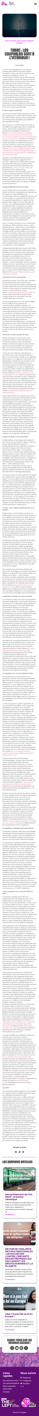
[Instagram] (12, 1348)
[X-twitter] (26, 1348)
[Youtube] (17, 1348)
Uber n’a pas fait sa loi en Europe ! (19, 1315)
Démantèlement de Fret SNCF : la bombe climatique (18, 1197)
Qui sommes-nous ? (11, 1380)
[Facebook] (21, 1348)
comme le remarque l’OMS (20, 168)
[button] (35, 4)
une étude (10, 325)
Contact (6, 1392)
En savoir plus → (10, 1214)
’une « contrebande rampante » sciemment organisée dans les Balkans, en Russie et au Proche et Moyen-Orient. (18, 753)
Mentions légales (20, 1412)
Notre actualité (9, 1386)
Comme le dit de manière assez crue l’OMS (19, 292)
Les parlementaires (11, 1383)
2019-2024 (7, 1389)
